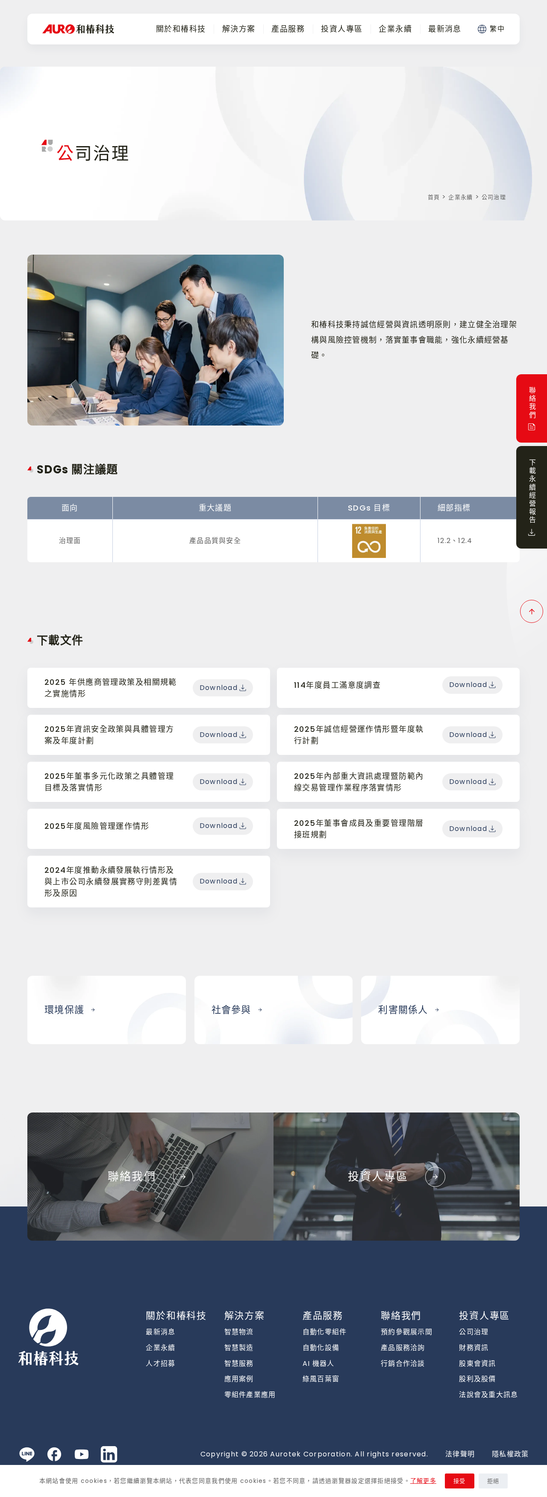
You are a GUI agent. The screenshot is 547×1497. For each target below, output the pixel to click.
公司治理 (473, 1332)
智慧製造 (239, 1348)
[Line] (26, 1454)
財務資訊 (473, 1348)
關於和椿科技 (181, 29)
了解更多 (423, 1480)
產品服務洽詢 (403, 1348)
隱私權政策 (510, 1454)
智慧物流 (239, 1332)
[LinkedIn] (109, 1454)
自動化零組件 (325, 1332)
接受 (459, 1481)
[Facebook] (54, 1454)
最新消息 (445, 29)
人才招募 (160, 1363)
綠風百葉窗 (321, 1379)
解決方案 (239, 29)
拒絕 (493, 1481)
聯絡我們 (401, 1315)
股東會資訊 (477, 1363)
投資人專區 (341, 29)
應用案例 (239, 1379)
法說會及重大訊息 (488, 1395)
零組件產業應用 (250, 1395)
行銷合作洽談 (403, 1363)
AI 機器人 (319, 1363)
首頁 (434, 197)
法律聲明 (460, 1454)
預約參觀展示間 (406, 1332)
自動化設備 (321, 1348)
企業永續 (395, 29)
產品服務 (288, 29)
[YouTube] (81, 1454)
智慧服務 (239, 1363)
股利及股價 (477, 1379)
